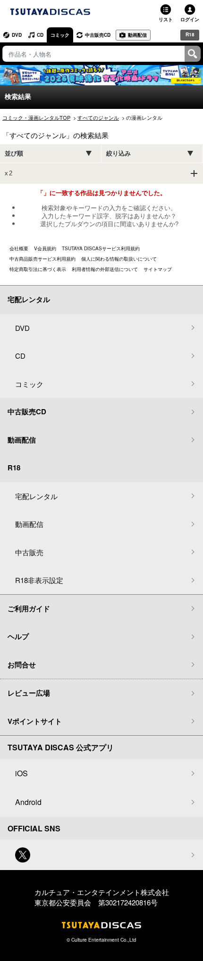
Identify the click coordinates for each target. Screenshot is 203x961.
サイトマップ (158, 269)
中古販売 (29, 552)
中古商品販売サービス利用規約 (42, 258)
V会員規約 (45, 248)
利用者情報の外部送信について (105, 269)
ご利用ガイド (29, 608)
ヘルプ (18, 636)
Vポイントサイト (35, 721)
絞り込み (118, 153)
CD (40, 35)
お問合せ (22, 664)
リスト (166, 19)
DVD (17, 35)
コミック (60, 35)
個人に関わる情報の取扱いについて (119, 258)
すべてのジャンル (98, 117)
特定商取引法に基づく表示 (37, 269)
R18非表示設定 (39, 580)
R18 (190, 34)
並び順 (14, 153)
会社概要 (18, 248)
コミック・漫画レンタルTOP (36, 117)
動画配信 (137, 35)
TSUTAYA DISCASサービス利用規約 (101, 248)
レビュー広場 (29, 693)
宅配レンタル (36, 496)
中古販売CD (97, 35)
